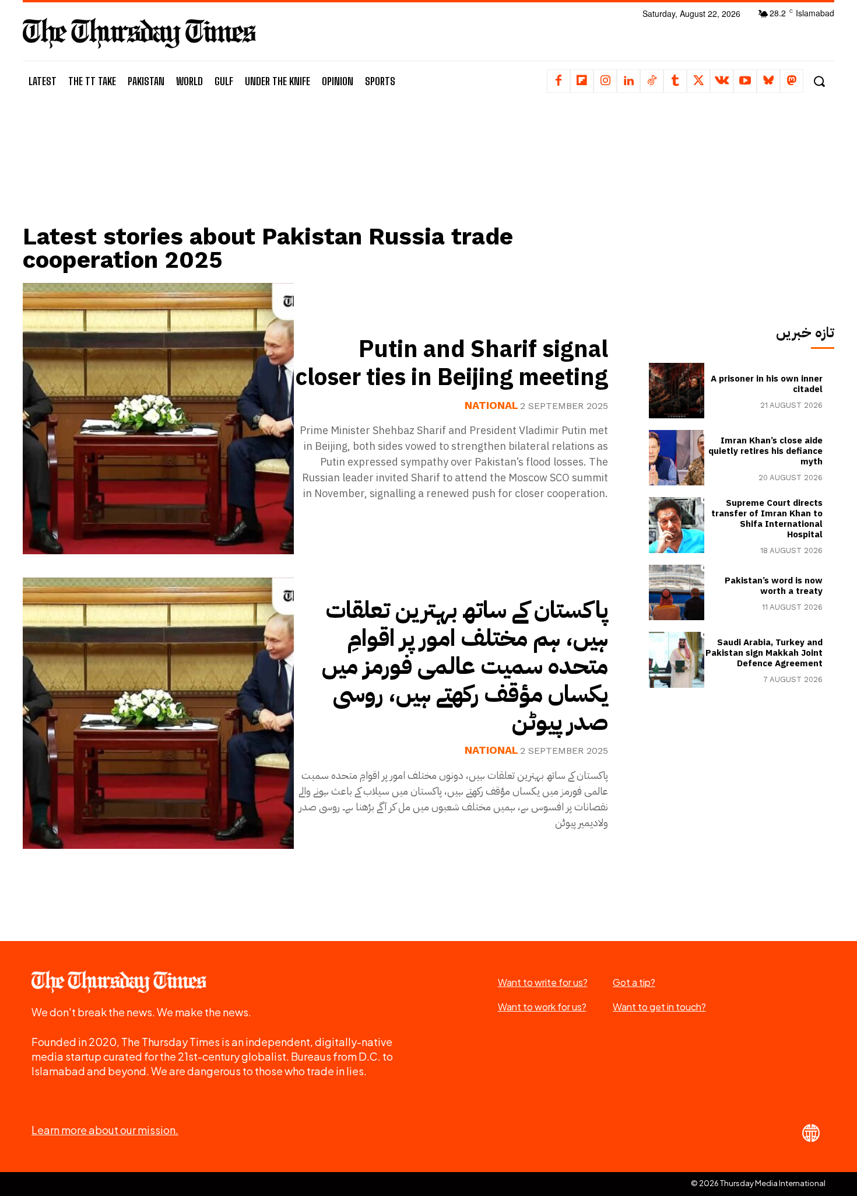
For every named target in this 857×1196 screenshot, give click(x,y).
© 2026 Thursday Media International (758, 1183)
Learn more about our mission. (104, 1129)
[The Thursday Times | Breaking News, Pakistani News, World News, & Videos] (139, 33)
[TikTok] (651, 81)
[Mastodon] (791, 81)
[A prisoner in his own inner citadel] (676, 390)
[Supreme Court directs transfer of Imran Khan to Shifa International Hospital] (676, 524)
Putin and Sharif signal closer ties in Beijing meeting (452, 363)
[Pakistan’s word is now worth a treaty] (676, 592)
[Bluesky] (768, 81)
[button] (818, 81)
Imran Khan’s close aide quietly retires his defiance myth (765, 451)
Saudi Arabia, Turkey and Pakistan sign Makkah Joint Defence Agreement (764, 653)
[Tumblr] (675, 81)
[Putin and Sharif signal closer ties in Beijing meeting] (158, 418)
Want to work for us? (542, 1007)
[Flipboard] (581, 81)
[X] (698, 81)
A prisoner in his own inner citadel (767, 384)
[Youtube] (745, 81)
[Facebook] (558, 81)
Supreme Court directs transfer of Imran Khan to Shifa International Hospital (767, 518)
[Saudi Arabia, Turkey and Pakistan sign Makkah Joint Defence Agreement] (676, 659)
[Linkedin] (628, 81)
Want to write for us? (543, 982)
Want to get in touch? (659, 1007)
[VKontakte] (721, 81)
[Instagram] (605, 81)
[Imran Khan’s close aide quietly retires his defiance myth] (676, 457)
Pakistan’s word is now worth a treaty (774, 585)
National (491, 405)
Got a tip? (634, 982)
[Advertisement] (324, 173)
